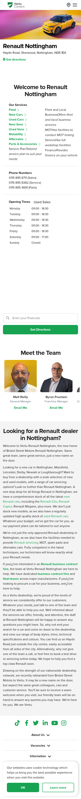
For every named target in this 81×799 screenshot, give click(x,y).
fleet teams (11, 578)
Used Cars (17, 119)
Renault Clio (48, 501)
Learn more (58, 787)
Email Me (20, 407)
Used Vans (17, 129)
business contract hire (53, 574)
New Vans (16, 124)
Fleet (13, 109)
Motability (16, 134)
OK (23, 787)
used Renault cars (56, 516)
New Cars (16, 114)
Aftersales (16, 139)
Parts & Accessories (23, 144)
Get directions (15, 59)
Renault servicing (26, 542)
